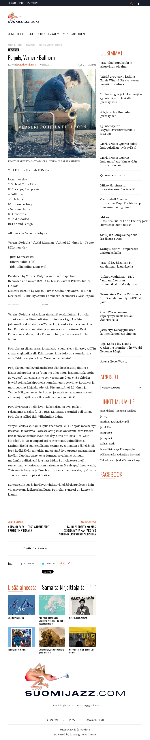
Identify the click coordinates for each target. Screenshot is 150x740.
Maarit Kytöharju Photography (117, 449)
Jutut (30, 33)
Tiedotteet (21, 33)
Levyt (64, 33)
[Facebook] (138, 3)
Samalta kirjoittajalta (63, 587)
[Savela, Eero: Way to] (82, 605)
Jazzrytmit (106, 438)
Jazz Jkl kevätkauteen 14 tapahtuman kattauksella (116, 264)
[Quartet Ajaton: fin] (21, 605)
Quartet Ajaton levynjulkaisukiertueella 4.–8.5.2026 (118, 129)
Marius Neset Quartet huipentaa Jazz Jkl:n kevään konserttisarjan (118, 161)
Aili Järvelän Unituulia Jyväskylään (115, 114)
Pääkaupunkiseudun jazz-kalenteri (120, 454)
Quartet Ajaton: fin (16, 617)
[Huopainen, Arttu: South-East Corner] (82, 637)
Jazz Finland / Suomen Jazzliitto (118, 410)
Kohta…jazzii (107, 443)
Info (21, 3)
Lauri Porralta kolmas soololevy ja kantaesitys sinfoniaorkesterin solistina (77, 530)
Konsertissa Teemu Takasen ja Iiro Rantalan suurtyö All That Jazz (120, 298)
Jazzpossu (106, 432)
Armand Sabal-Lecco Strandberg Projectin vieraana (28, 528)
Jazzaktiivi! (33, 3)
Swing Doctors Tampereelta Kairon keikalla (119, 250)
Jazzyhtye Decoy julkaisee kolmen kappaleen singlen (118, 331)
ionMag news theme (83, 734)
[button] (131, 3)
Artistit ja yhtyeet (79, 33)
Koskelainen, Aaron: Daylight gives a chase (51, 651)
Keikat (40, 33)
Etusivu (12, 3)
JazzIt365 (105, 427)
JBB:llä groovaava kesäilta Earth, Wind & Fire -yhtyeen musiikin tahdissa (119, 80)
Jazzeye (104, 416)
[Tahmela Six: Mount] (21, 637)
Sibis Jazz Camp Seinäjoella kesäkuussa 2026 (118, 236)
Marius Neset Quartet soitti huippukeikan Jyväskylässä (118, 145)
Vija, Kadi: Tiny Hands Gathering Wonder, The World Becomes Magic (52, 620)
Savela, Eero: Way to (78, 617)
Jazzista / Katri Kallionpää (114, 421)
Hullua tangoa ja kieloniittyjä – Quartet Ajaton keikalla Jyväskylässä (121, 98)
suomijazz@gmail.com (87, 705)
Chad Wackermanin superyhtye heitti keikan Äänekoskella (116, 316)
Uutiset (11, 33)
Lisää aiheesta (22, 587)
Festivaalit (52, 33)
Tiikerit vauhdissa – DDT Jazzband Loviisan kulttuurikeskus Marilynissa (118, 280)
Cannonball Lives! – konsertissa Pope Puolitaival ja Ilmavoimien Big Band (120, 203)
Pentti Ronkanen (26, 64)
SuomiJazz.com (15, 44)
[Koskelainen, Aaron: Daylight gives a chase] (52, 637)
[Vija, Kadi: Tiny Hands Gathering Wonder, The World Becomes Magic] (52, 605)
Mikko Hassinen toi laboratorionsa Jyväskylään (118, 187)
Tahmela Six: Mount (16, 649)
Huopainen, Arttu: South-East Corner (81, 651)
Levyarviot (14, 49)
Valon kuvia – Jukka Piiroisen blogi (120, 460)
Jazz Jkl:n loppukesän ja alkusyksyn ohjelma (116, 64)
